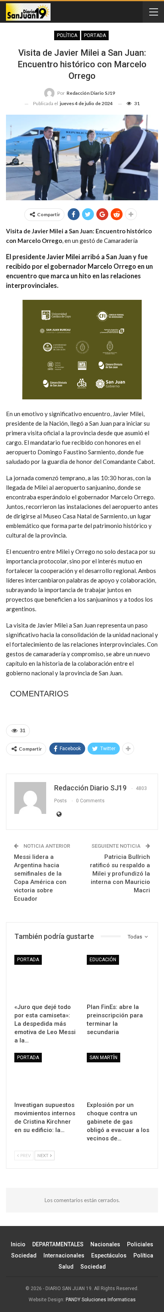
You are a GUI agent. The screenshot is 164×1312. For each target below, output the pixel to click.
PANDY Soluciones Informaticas (101, 1299)
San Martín (103, 1057)
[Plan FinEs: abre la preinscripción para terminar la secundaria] (118, 977)
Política (143, 1255)
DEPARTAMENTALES (58, 1244)
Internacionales (63, 1255)
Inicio (18, 1244)
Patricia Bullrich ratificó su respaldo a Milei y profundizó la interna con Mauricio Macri (120, 873)
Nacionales (105, 1244)
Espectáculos (109, 1255)
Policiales (140, 1244)
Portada (95, 35)
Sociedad (24, 1255)
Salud (66, 1266)
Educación (103, 959)
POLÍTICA (67, 35)
